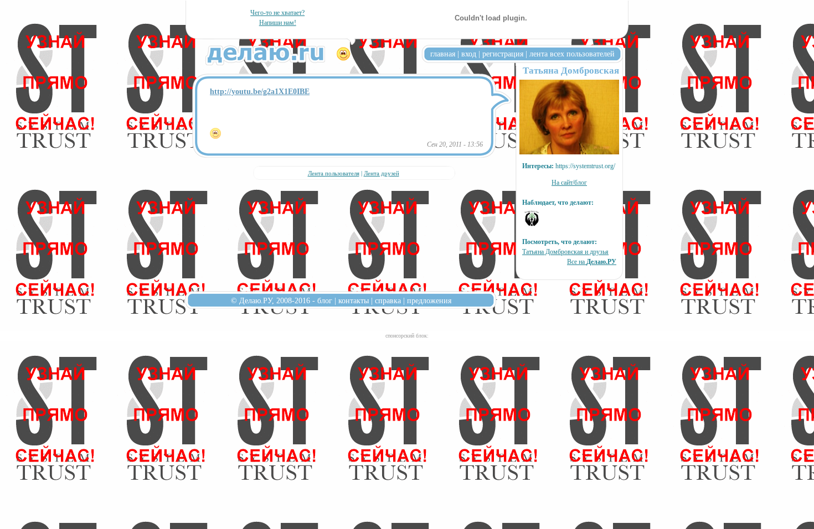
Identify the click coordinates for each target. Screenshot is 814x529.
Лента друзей (381, 173)
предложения (429, 300)
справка (388, 300)
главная (442, 53)
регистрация (502, 53)
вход (468, 53)
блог (324, 300)
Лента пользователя (333, 173)
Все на (591, 262)
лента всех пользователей (572, 53)
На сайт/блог (569, 182)
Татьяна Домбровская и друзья (565, 252)
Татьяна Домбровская (571, 70)
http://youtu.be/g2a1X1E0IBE (260, 91)
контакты (353, 300)
